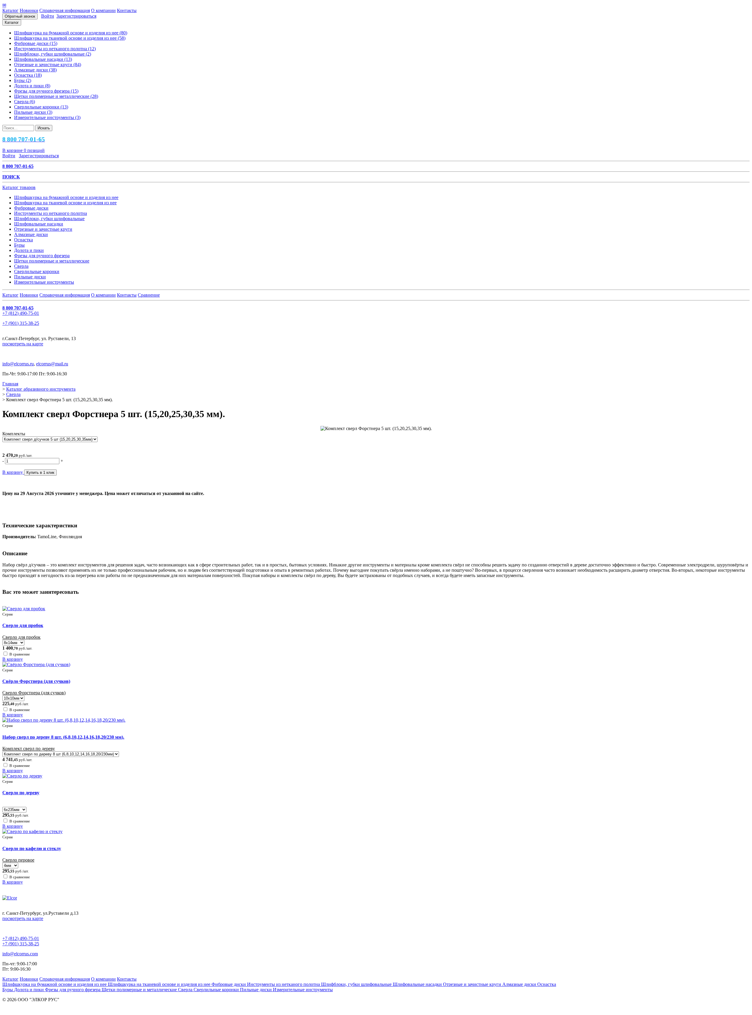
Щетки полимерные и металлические (140, 989)
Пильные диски (256, 989)
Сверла (186, 989)
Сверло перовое (18, 859)
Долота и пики (29, 989)
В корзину (12, 659)
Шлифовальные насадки (418, 984)
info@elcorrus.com (20, 953)
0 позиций (23, 150)
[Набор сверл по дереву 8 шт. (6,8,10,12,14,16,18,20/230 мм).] (63, 720)
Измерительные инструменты (303, 989)
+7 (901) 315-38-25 (20, 323)
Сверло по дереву (20, 792)
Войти (47, 16)
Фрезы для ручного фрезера (73, 989)
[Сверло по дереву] (22, 775)
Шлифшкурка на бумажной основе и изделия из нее (55, 984)
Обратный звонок (20, 16)
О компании (103, 10)
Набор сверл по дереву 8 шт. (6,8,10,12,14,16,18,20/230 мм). (63, 737)
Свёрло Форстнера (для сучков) (36, 681)
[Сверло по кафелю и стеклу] (32, 831)
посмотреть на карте (22, 343)
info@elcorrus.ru (18, 363)
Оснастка (546, 984)
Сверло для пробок (22, 625)
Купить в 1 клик (40, 472)
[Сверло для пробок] (23, 608)
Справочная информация (64, 10)
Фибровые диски (229, 984)
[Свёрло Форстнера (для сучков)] (36, 664)
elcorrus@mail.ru (52, 363)
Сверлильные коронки (217, 989)
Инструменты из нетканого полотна (284, 984)
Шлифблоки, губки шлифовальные (357, 984)
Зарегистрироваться (76, 16)
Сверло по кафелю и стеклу (31, 848)
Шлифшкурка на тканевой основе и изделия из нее (160, 984)
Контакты (127, 10)
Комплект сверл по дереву (28, 748)
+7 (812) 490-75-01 (20, 313)
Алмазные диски (519, 984)
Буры (8, 989)
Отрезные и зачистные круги (472, 984)
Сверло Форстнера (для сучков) (34, 692)
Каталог (10, 10)
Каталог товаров (19, 187)
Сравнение (149, 294)
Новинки (29, 10)
